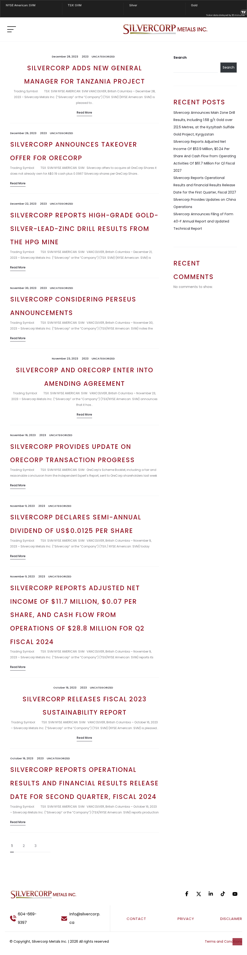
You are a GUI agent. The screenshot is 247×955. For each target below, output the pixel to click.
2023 (85, 56)
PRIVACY (186, 918)
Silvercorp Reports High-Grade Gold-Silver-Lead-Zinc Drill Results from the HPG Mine (84, 228)
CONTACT (136, 918)
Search (180, 57)
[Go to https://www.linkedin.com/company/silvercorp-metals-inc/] (210, 893)
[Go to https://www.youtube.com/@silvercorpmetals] (235, 893)
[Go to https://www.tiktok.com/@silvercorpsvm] (222, 893)
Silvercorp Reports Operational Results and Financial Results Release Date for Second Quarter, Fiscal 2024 (84, 783)
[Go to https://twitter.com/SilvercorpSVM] (198, 894)
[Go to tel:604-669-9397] (29, 918)
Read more (84, 112)
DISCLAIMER (231, 918)
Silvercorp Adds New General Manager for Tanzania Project (84, 75)
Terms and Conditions (223, 941)
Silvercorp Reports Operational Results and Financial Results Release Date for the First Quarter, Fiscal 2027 (204, 185)
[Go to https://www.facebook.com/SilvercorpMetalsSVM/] (186, 893)
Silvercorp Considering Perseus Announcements (73, 306)
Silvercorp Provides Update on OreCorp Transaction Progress (72, 453)
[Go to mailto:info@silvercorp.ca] (83, 918)
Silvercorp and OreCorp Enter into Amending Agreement (84, 377)
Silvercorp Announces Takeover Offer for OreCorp (73, 151)
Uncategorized (103, 56)
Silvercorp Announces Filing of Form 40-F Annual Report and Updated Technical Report (203, 221)
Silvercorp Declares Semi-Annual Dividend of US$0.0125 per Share (75, 524)
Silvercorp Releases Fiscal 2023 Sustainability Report (84, 706)
